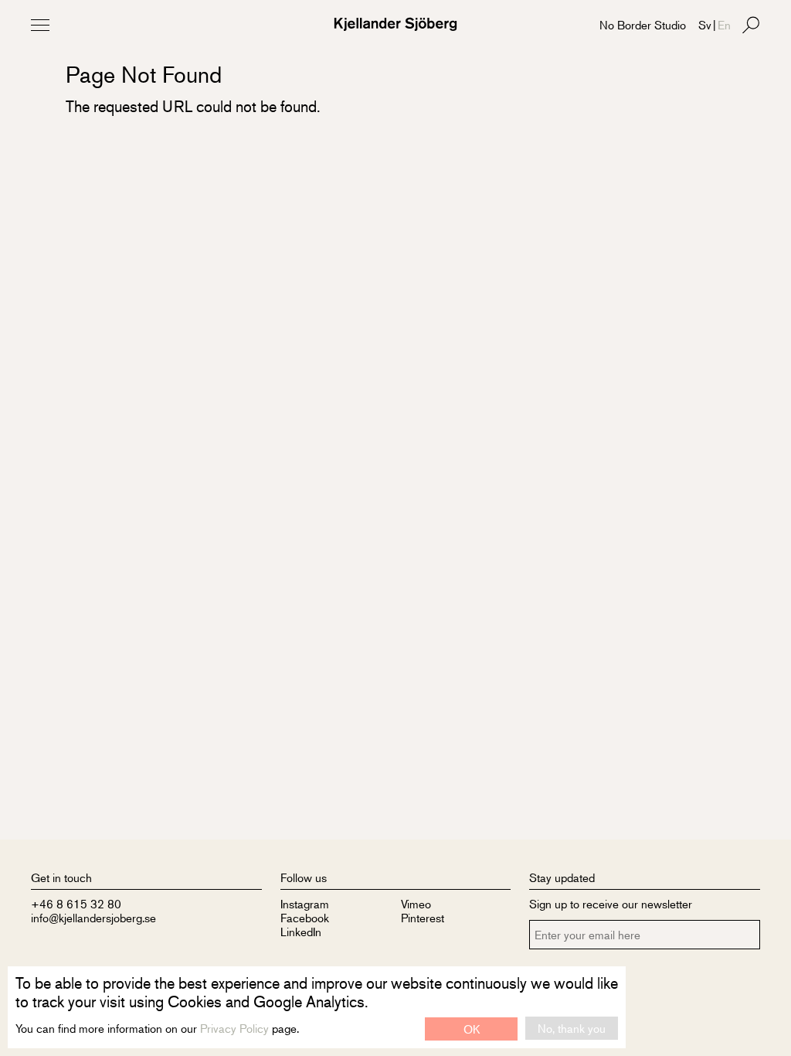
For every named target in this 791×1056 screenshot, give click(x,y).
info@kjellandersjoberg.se (93, 917)
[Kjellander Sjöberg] (395, 24)
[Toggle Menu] (40, 24)
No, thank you (572, 1027)
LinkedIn (300, 931)
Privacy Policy (234, 1027)
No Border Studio (642, 24)
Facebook (304, 917)
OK (471, 1028)
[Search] (751, 24)
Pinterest (422, 917)
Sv (704, 24)
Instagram (304, 903)
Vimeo (416, 903)
